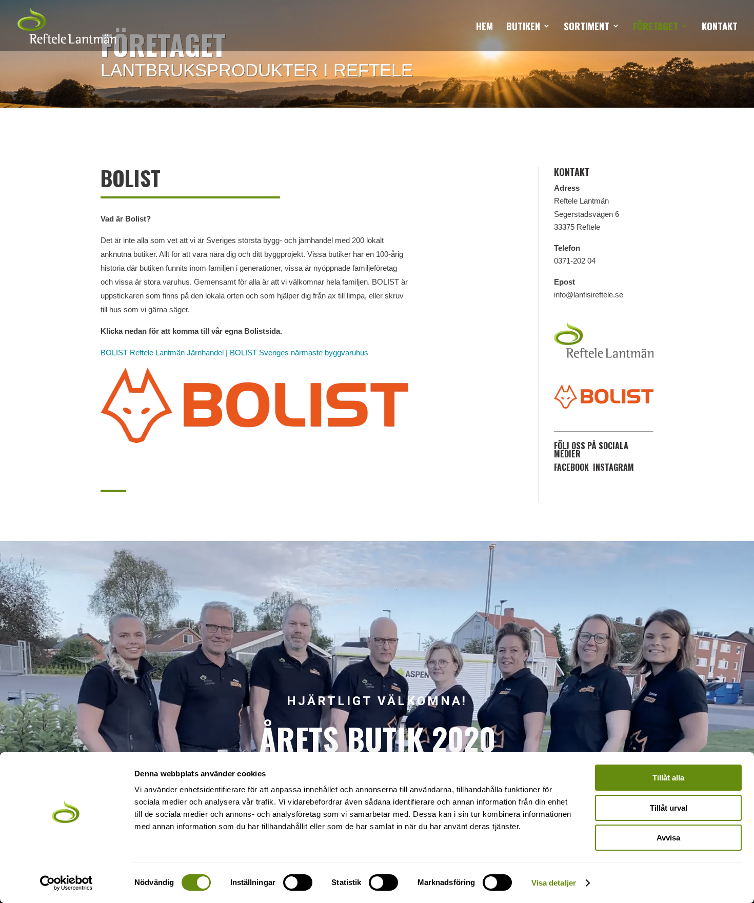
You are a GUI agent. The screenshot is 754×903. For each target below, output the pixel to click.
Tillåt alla (668, 777)
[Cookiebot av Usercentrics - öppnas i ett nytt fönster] (66, 883)
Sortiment (586, 27)
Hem (484, 27)
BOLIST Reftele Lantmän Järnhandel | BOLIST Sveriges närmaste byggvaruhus (234, 352)
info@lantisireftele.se (588, 294)
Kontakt (720, 27)
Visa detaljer (553, 882)
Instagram (613, 467)
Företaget (655, 27)
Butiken (523, 27)
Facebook (571, 467)
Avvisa (668, 837)
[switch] (297, 882)
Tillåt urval (668, 808)
